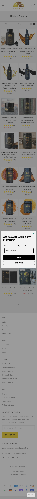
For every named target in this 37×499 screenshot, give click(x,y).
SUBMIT (19, 257)
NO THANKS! (19, 263)
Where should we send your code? (15, 246)
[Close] (33, 233)
